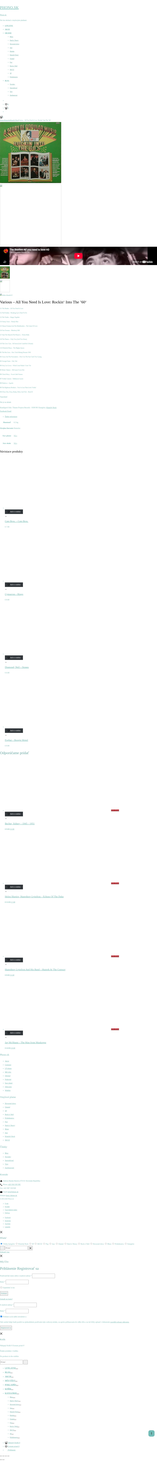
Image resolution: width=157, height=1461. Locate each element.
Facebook (3, 411)
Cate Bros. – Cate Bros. (16, 521)
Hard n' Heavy (10, 1125)
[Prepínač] (17, 1368)
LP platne (9, 26)
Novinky (12, 84)
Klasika (12, 51)
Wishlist (7, 1090)
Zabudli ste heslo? (6, 1299)
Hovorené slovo (14, 44)
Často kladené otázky (11, 1210)
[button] (6, 515)
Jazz (11, 48)
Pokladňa (10, 1385)
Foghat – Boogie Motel (16, 740)
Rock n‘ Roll (13, 66)
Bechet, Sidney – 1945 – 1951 (20, 823)
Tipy (11, 91)
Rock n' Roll (9, 1114)
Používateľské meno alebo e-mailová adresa (16, 1276)
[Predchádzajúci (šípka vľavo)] (1, 1459)
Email (9, 411)
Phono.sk (3, 15)
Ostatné (12, 59)
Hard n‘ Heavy (14, 40)
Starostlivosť (13, 88)
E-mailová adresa (6, 1305)
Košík (8, 1389)
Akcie (7, 29)
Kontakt (7, 1207)
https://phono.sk (11, 1195)
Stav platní (8, 1083)
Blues (11, 37)
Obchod (8, 33)
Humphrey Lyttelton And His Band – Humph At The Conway (35, 969)
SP (11, 73)
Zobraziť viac (4, 1252)
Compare (8, 1065)
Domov (2, 120)
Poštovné (8, 1079)
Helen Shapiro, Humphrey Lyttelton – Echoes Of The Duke (34, 896)
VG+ (15, 436)
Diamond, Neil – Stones (17, 667)
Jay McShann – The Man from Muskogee (25, 1042)
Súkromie (8, 1087)
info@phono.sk (13, 1192)
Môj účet (8, 1072)
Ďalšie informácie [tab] (11, 417)
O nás (6, 1203)
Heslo (2, 1282)
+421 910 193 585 (14, 1184)
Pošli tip (7, 1213)
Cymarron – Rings (14, 594)
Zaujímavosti (13, 95)
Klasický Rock (14, 55)
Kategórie (7, 120)
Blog (7, 81)
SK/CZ (12, 70)
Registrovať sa (6, 1328)
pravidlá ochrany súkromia (119, 1322)
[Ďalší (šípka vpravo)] (3, 1459)
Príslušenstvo (14, 77)
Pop (11, 62)
